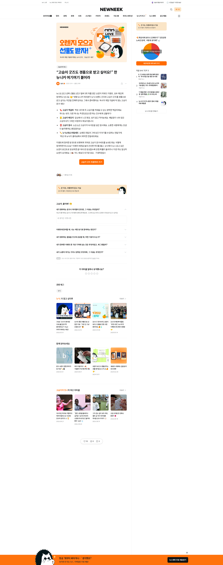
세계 (72, 16)
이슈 (115, 16)
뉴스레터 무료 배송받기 (177, 560)
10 (87, 441)
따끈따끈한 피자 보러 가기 (151, 63)
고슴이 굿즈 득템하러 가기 (91, 162)
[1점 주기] (86, 273)
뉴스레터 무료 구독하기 (56, 2)
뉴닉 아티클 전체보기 (151, 111)
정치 (57, 16)
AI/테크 (88, 16)
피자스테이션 (128, 16)
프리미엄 (46, 16)
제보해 (94, 258)
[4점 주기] (94, 273)
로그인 (178, 9)
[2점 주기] (88, 273)
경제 (65, 16)
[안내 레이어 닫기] (187, 553)
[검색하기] (171, 9)
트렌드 (107, 16)
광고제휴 (163, 16)
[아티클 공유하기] (122, 84)
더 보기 (122, 299)
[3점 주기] (91, 273)
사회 (79, 16)
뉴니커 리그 (141, 16)
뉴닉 (59, 291)
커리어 (98, 16)
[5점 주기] (97, 273)
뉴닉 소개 (44, 2)
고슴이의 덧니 (62, 67)
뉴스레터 (152, 16)
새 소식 (66, 2)
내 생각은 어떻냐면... (64, 218)
